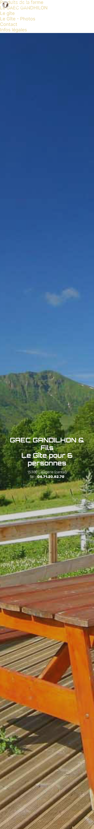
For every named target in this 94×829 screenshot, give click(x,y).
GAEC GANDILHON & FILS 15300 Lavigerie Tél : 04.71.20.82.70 (22, 4)
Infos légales (13, 30)
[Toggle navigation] (90, 4)
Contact (8, 24)
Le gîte (7, 13)
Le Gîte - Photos (17, 19)
